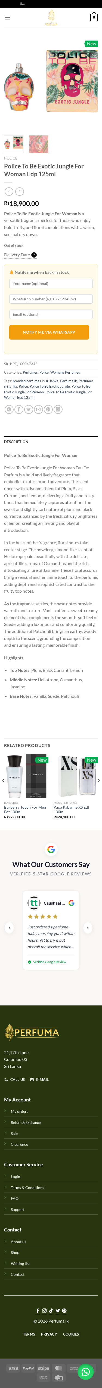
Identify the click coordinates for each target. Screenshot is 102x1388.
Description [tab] (16, 442)
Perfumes (30, 372)
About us (18, 1241)
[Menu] (7, 17)
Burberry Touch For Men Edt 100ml (25, 809)
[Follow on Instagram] (44, 1311)
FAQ (14, 1198)
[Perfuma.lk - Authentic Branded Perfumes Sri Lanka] (51, 17)
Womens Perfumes (65, 372)
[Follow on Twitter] (57, 1311)
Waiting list (20, 1263)
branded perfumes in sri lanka (35, 381)
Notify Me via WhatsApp (49, 332)
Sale (14, 1133)
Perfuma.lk (68, 381)
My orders (19, 1111)
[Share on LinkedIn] (58, 409)
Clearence (19, 1144)
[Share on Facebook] (18, 409)
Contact (17, 1274)
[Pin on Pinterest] (48, 409)
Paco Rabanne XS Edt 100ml (71, 809)
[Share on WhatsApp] (9, 409)
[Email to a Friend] (38, 409)
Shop (15, 1252)
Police (10, 158)
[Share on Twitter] (28, 409)
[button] (86, 1372)
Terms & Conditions (27, 1187)
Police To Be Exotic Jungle (50, 386)
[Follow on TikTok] (51, 1311)
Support (17, 1209)
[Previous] (13, 84)
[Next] (89, 84)
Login (15, 1176)
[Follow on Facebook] (37, 1311)
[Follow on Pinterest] (64, 1311)
